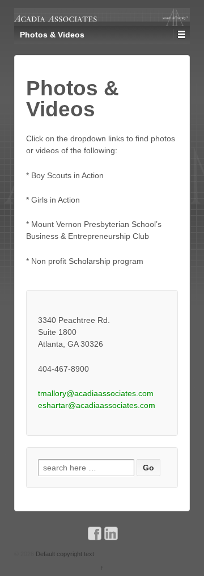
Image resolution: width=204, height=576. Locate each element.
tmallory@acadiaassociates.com (96, 393)
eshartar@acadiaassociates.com (96, 405)
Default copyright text (64, 553)
